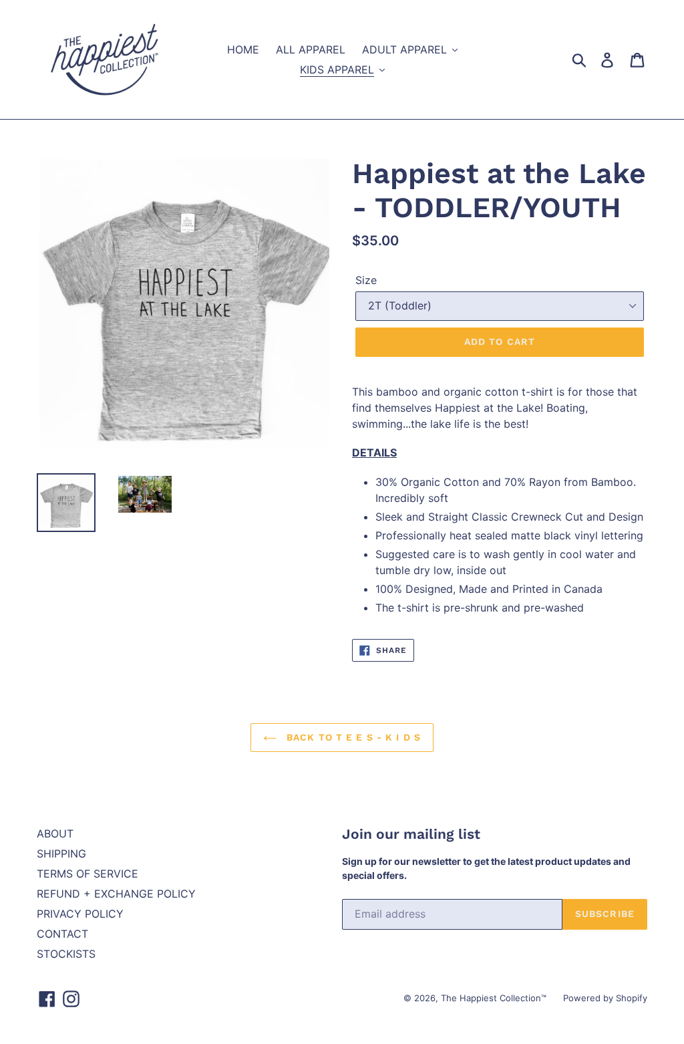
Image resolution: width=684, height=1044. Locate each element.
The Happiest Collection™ (493, 998)
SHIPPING (61, 853)
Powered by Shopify (605, 998)
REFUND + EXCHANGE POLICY (116, 893)
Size (366, 280)
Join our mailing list (411, 833)
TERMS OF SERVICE (87, 873)
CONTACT (62, 933)
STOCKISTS (66, 953)
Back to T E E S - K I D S (352, 737)
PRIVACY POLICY (80, 913)
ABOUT (55, 833)
